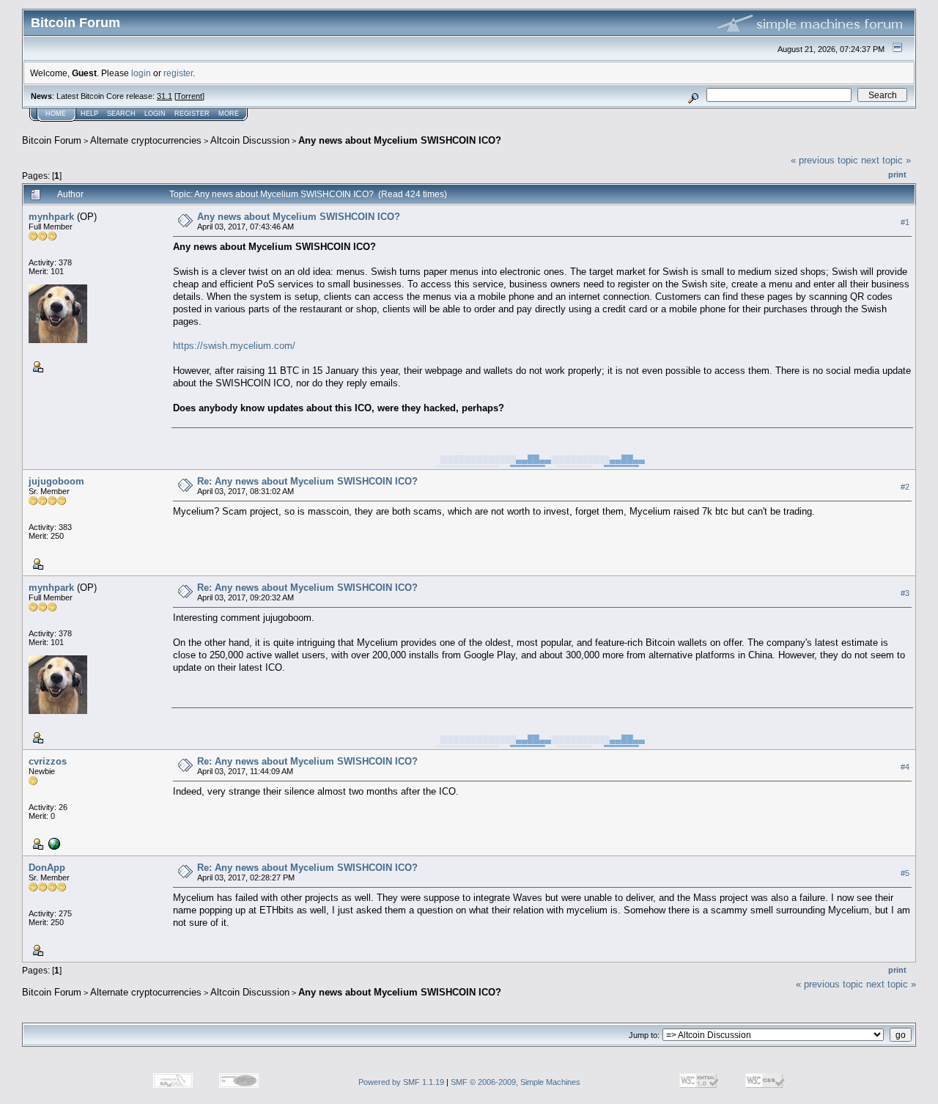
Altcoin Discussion (249, 140)
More (228, 113)
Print (897, 174)
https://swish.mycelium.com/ (234, 345)
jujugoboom (56, 481)
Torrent (189, 96)
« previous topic (824, 160)
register (178, 73)
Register (192, 113)
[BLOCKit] (52, 843)
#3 (905, 593)
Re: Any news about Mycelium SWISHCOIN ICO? (307, 481)
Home (55, 113)
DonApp (47, 867)
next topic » (886, 160)
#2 (905, 486)
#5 (905, 873)
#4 (905, 766)
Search (121, 113)
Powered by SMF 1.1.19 (401, 1082)
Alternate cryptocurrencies (146, 140)
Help (89, 113)
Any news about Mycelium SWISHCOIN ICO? (399, 140)
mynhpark (51, 216)
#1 (905, 222)
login (141, 73)
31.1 (164, 96)
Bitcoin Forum (51, 140)
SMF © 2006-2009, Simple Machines (515, 1082)
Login (155, 113)
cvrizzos (48, 761)
